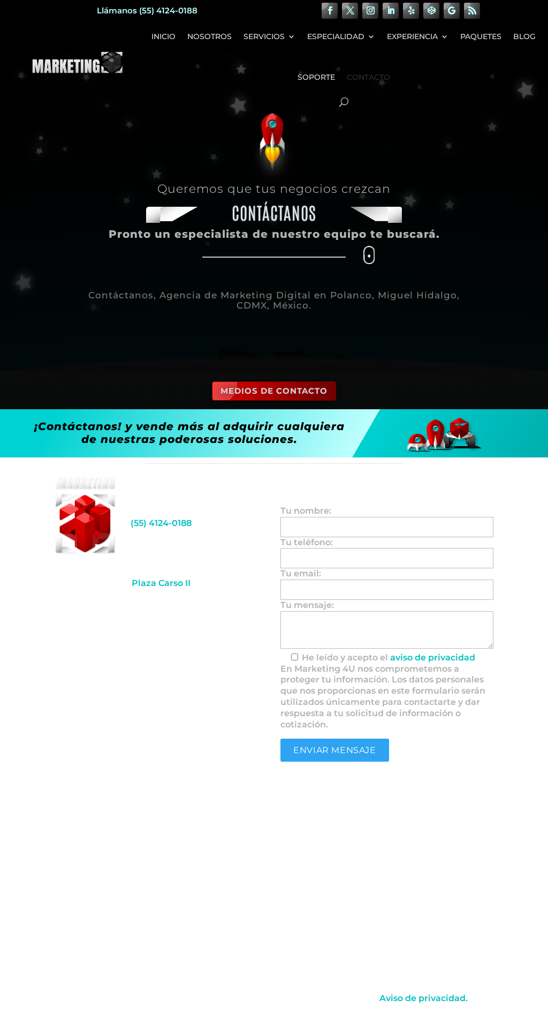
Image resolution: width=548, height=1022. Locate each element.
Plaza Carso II (161, 583)
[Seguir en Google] (452, 11)
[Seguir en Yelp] (411, 11)
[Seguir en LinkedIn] (391, 11)
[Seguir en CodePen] (431, 11)
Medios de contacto (274, 391)
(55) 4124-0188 (161, 523)
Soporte (316, 77)
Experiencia (412, 36)
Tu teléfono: (306, 542)
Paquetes (480, 36)
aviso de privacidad (432, 657)
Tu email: (300, 573)
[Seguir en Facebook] (330, 11)
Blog (524, 36)
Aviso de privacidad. (423, 998)
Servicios (264, 36)
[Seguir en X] (350, 11)
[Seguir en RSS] (472, 11)
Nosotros (209, 36)
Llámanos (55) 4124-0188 (147, 10)
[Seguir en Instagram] (370, 11)
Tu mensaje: (307, 605)
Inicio (163, 36)
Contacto (368, 77)
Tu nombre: (305, 511)
